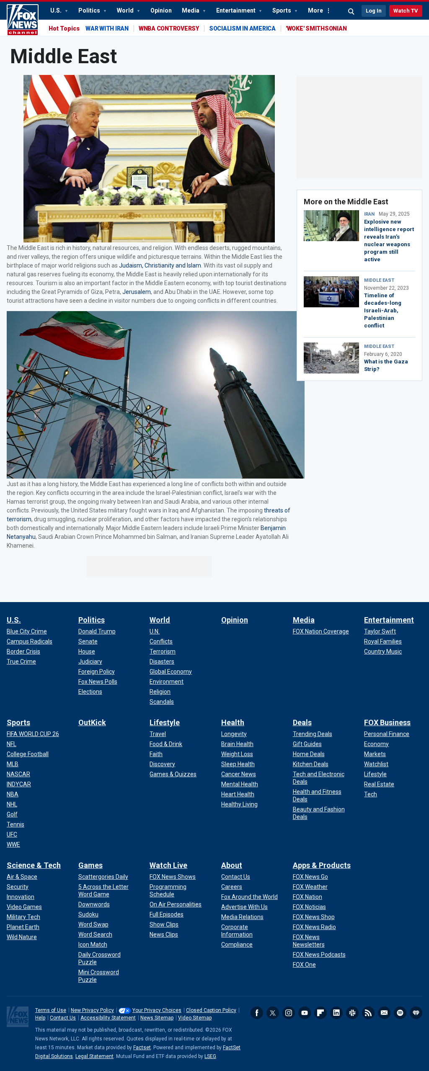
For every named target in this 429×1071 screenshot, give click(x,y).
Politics (89, 10)
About (231, 865)
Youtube (304, 1013)
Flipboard (320, 1013)
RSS (368, 1013)
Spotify (400, 1013)
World (126, 10)
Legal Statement (94, 1056)
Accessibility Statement (108, 1018)
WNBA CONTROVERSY (169, 28)
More (315, 10)
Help (40, 1018)
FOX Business (387, 722)
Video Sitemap (195, 1018)
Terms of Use (50, 1010)
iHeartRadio (416, 1013)
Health (232, 722)
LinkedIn (336, 1013)
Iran (369, 214)
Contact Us (63, 1018)
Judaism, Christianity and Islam (160, 265)
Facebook (257, 1013)
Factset (142, 1047)
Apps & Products (322, 865)
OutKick (92, 722)
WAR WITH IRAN (107, 28)
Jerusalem (136, 291)
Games (90, 865)
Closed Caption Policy (211, 1010)
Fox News (23, 20)
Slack (352, 1013)
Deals (302, 722)
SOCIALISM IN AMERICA (242, 28)
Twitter (272, 1013)
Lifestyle (165, 722)
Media (191, 10)
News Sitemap (156, 1018)
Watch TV (405, 11)
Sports (282, 10)
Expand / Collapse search (351, 11)
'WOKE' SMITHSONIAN (316, 28)
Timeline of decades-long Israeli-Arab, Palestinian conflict (382, 310)
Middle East (379, 280)
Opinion (161, 10)
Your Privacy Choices (156, 1010)
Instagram (288, 1013)
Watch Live (168, 865)
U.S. (56, 10)
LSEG (210, 1056)
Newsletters (384, 1013)
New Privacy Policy (92, 1010)
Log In (374, 11)
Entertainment (236, 10)
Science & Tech (34, 865)
